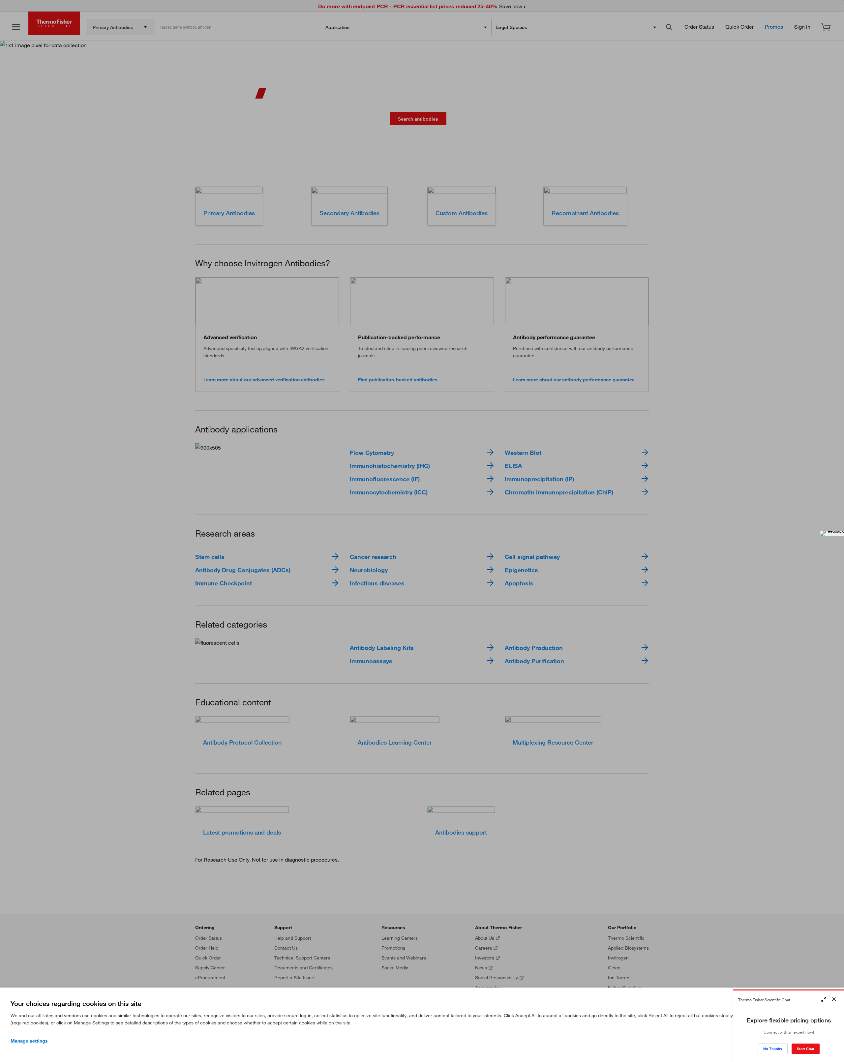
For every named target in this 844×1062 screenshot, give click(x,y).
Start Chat (805, 1049)
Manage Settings (29, 1041)
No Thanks (772, 1049)
